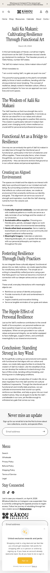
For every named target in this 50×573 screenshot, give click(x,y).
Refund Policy (8, 466)
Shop (11, 19)
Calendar (30, 19)
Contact (46, 19)
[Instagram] (3, 492)
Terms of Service (9, 474)
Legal (4, 478)
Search (5, 453)
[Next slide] (47, 4)
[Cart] (47, 12)
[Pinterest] (13, 492)
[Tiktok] (8, 492)
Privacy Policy (7, 461)
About (38, 19)
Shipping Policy (8, 470)
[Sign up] (44, 431)
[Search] (9, 12)
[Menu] (3, 12)
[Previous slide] (3, 4)
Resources (20, 19)
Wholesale (6, 457)
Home (4, 19)
